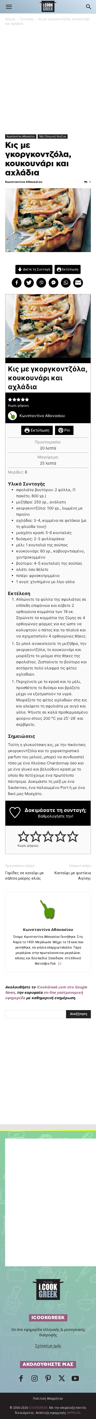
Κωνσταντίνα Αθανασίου (21, 136)
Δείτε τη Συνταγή (36, 269)
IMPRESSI (73, 1413)
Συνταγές (27, 19)
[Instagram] (34, 1380)
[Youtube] (75, 1380)
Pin (66, 430)
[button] (9, 7)
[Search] (89, 7)
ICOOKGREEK (38, 1408)
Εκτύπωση (69, 269)
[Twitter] (62, 1380)
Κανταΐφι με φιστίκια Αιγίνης (73, 876)
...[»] (58, 963)
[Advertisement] (48, 1082)
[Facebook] (21, 1380)
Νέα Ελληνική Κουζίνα (52, 136)
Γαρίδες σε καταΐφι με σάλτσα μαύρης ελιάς (24, 876)
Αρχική (10, 19)
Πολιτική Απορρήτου (48, 1398)
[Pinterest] (48, 1380)
